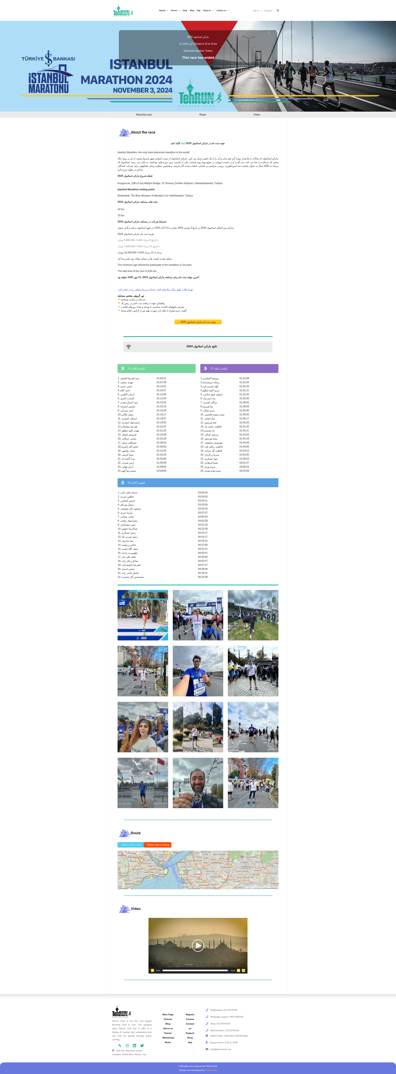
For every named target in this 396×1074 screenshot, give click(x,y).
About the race (144, 114)
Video (257, 114)
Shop (185, 10)
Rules (168, 1042)
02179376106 (223, 1023)
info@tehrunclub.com (220, 1049)
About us (207, 10)
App (198, 10)
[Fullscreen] (243, 970)
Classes (168, 1019)
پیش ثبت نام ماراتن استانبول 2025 (198, 322)
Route (202, 114)
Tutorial (162, 10)
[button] (198, 946)
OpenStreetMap (262, 888)
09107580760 (236, 1017)
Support (190, 1033)
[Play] (152, 970)
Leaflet (248, 888)
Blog (192, 10)
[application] (198, 946)
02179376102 (232, 1030)
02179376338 (230, 1010)
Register (269, 10)
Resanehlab (211, 1070)
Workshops (168, 1037)
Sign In (256, 10)
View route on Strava (159, 845)
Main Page (168, 1014)
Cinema (190, 1019)
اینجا (183, 143)
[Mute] (238, 970)
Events (174, 10)
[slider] (195, 970)
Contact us (221, 10)
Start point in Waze (132, 845)
